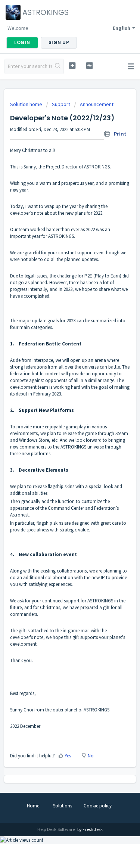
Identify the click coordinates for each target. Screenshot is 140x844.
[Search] (57, 66)
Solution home (26, 104)
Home (33, 806)
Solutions (62, 806)
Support (61, 104)
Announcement (96, 104)
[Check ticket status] (89, 65)
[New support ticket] (72, 65)
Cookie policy (98, 806)
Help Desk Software (56, 829)
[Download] (56, 426)
